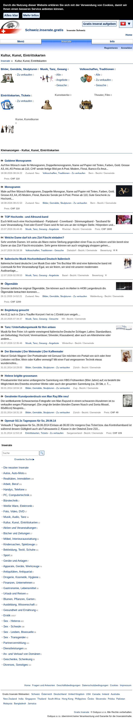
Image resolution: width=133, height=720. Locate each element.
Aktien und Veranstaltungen (19, 527)
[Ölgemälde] (124, 288)
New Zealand (10, 699)
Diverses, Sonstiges (15, 664)
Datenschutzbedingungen (95, 685)
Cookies (114, 685)
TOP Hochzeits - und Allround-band (26, 216)
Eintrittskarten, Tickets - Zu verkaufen (44, 433)
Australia (115, 694)
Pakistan (120, 699)
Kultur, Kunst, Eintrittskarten (20, 522)
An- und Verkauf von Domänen (21, 653)
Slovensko (101, 699)
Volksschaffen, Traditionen (97, 69)
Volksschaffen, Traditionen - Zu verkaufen (64, 173)
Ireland (105, 694)
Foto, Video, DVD (13, 511)
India (21, 699)
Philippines (80, 699)
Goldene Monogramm (18, 160)
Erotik (7, 615)
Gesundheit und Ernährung (19, 610)
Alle (58, 74)
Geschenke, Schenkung (17, 659)
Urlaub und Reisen (14, 593)
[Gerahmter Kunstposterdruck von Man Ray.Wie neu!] (124, 401)
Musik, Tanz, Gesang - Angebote (42, 229)
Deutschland (60, 694)
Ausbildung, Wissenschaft (19, 604)
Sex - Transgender (14, 637)
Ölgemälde (11, 283)
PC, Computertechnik (16, 495)
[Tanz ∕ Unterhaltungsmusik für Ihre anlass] (124, 331)
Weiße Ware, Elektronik (17, 505)
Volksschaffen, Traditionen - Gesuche (44, 250)
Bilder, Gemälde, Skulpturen (19, 69)
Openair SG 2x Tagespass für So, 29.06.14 (30, 420)
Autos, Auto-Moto (13, 473)
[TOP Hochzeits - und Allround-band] (124, 221)
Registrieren (111, 48)
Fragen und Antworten (43, 685)
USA (88, 694)
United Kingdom (76, 694)
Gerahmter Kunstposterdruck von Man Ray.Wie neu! (37, 396)
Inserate (5, 61)
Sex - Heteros (11, 620)
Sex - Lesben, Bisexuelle (18, 632)
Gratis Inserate (81, 712)
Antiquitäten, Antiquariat (17, 571)
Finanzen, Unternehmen (17, 582)
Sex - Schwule (12, 626)
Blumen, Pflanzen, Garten (19, 599)
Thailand (41, 699)
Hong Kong (67, 699)
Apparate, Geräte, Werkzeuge (21, 566)
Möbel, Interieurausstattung (19, 538)
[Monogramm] (124, 191)
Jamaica (32, 703)
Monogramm (12, 187)
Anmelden (126, 48)
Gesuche (61, 85)
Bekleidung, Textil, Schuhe (19, 549)
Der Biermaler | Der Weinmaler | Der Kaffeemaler (34, 351)
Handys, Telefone (13, 489)
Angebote (61, 80)
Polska (111, 699)
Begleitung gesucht (17, 310)
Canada (96, 694)
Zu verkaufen (24, 74)
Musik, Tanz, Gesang (53, 69)
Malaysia (7, 703)
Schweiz (35, 694)
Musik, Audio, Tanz (14, 517)
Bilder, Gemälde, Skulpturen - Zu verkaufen (65, 203)
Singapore (30, 699)
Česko (91, 699)
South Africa (54, 699)
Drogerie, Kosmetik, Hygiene (20, 577)
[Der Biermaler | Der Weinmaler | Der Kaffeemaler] (124, 356)
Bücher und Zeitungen (16, 533)
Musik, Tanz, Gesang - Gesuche (41, 319)
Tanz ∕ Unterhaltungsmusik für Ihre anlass (30, 327)
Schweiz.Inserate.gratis (44, 30)
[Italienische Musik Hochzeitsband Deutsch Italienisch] (124, 263)
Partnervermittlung (14, 642)
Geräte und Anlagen (15, 560)
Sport (6, 555)
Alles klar (11, 15)
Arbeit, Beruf (10, 484)
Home (129, 35)
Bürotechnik (10, 500)
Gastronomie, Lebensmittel (19, 588)
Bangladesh (20, 703)
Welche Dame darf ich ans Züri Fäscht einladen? (34, 237)
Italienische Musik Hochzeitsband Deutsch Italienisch (37, 258)
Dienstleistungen (13, 648)
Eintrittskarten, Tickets (15, 95)
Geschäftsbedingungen (68, 685)
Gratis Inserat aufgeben (99, 23)
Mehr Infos (31, 15)
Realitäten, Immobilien (16, 478)
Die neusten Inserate (16, 467)
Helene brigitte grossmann (21, 375)
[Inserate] (12, 27)
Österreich (46, 694)
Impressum (125, 685)
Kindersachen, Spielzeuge (19, 544)
